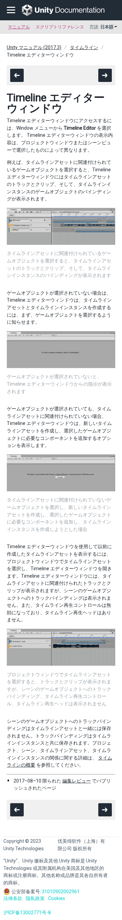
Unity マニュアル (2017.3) (34, 47)
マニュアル (19, 26)
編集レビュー (76, 781)
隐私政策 (35, 898)
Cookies (56, 898)
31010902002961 (61, 891)
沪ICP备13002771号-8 (27, 912)
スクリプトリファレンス (60, 26)
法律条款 (12, 898)
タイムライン (84, 47)
